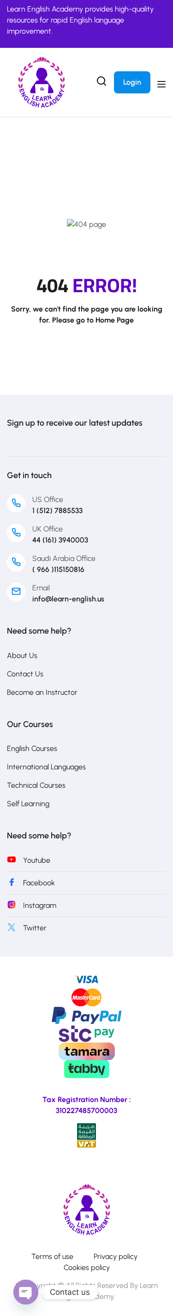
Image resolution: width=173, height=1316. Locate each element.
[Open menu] (162, 84)
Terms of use (52, 1256)
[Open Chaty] (25, 1292)
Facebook (39, 882)
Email (41, 587)
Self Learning (28, 803)
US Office (47, 499)
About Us (22, 655)
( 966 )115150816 (58, 569)
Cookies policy (87, 1267)
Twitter (35, 928)
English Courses (32, 748)
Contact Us (25, 674)
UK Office (47, 529)
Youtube (36, 860)
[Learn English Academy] (86, 1209)
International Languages (46, 766)
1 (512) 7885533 (57, 510)
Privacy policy (115, 1256)
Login (132, 82)
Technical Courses (36, 785)
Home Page (114, 320)
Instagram (39, 905)
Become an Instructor (42, 692)
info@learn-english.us (68, 599)
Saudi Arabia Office (63, 558)
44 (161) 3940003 (60, 540)
